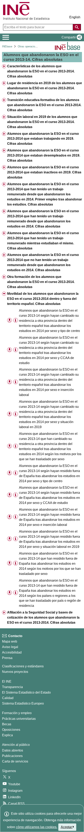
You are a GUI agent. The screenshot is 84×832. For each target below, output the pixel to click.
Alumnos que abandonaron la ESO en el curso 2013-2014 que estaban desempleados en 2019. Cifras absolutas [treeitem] (43, 155)
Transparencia (12, 687)
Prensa (7, 658)
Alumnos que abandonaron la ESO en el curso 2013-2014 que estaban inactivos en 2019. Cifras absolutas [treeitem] (44, 172)
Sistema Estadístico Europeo (23, 703)
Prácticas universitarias (19, 718)
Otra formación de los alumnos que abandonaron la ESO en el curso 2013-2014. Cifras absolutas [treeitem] (41, 282)
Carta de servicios (15, 761)
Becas (6, 724)
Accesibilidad (12, 652)
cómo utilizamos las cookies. (36, 827)
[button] (71, 37)
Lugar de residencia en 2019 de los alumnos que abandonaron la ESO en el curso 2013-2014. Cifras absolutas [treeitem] (44, 88)
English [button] (74, 17)
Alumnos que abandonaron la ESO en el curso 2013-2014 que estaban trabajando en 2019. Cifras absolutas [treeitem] (43, 139)
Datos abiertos (12, 750)
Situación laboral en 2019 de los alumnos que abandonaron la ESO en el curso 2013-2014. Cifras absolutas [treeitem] (42, 122)
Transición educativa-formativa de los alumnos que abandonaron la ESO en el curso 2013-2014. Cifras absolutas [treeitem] (44, 105)
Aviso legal (10, 647)
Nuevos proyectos (15, 671)
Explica (7, 735)
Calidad (7, 698)
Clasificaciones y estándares (23, 666)
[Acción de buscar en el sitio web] (77, 27)
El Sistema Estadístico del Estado (26, 692)
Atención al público (16, 744)
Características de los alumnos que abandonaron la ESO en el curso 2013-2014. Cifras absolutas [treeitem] (41, 71)
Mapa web (9, 641)
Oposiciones (11, 729)
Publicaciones (12, 756)
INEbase (7, 46)
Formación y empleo (17, 713)
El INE (6, 681)
